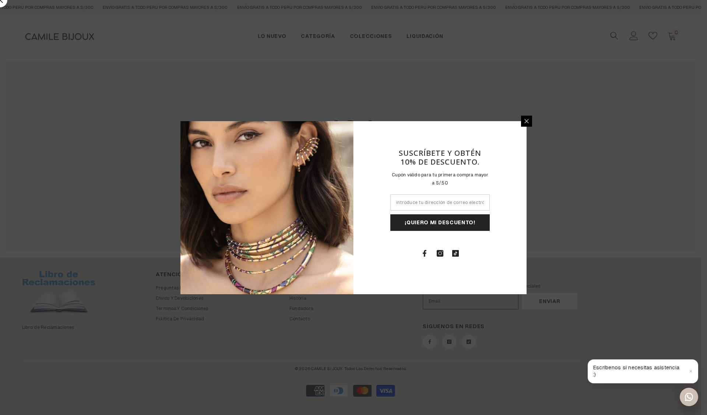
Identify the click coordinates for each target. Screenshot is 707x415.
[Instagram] (440, 253)
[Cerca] (526, 121)
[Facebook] (424, 253)
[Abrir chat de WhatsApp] (689, 397)
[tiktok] (455, 253)
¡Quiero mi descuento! (440, 222)
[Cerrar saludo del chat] (690, 371)
